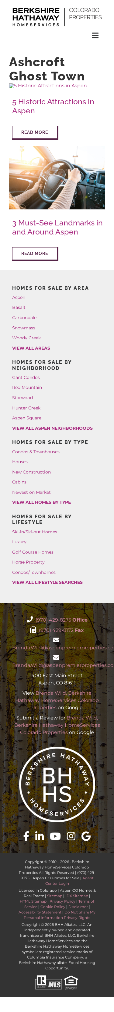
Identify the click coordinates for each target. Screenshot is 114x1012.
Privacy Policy (62, 901)
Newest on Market (31, 492)
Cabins (19, 482)
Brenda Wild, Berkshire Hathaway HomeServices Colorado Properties (57, 700)
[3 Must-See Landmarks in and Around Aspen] (57, 148)
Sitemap (54, 896)
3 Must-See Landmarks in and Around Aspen (57, 227)
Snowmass (23, 328)
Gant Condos (26, 377)
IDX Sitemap (76, 896)
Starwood (22, 397)
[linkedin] (39, 836)
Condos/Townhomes (34, 572)
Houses (20, 461)
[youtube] (55, 836)
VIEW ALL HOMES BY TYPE (41, 502)
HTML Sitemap (33, 901)
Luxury (19, 542)
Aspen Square (26, 418)
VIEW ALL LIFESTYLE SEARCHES (47, 582)
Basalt (19, 307)
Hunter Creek (26, 408)
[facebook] (26, 836)
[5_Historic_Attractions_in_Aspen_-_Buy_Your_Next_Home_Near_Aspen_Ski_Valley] (48, 86)
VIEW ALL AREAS (31, 348)
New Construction (31, 472)
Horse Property (28, 562)
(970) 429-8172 (61, 630)
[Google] (86, 836)
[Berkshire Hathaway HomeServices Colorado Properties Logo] (57, 8)
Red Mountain (27, 387)
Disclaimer (78, 906)
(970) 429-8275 (61, 620)
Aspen (18, 297)
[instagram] (71, 836)
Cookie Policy (52, 906)
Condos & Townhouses (36, 451)
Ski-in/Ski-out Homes (34, 532)
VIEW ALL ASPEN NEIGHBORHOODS (52, 428)
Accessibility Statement (40, 912)
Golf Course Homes (33, 552)
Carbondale (24, 317)
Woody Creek (26, 338)
